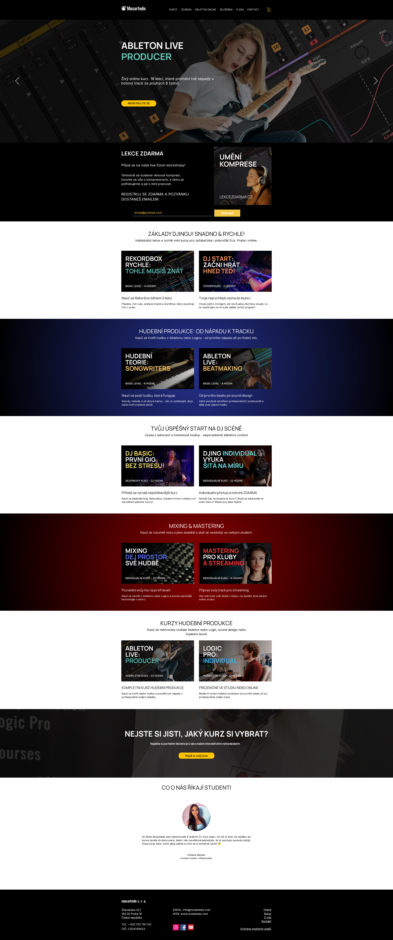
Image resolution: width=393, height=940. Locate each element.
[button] (269, 9)
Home (267, 909)
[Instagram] (176, 927)
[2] (191, 881)
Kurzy (267, 913)
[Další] (376, 81)
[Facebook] (183, 927)
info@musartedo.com (196, 909)
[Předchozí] (17, 81)
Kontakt (266, 921)
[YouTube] (191, 927)
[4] (201, 881)
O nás (267, 917)
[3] (198, 881)
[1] (194, 881)
